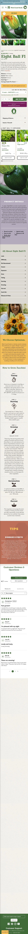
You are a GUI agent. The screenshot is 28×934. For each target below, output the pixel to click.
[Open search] (2, 593)
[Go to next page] (18, 671)
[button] (25, 7)
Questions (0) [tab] (20, 588)
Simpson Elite (5, 146)
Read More (7, 70)
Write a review (19, 578)
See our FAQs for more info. (14, 105)
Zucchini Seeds (11, 50)
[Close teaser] (9, 930)
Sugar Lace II (20, 144)
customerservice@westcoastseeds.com (14, 930)
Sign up (14, 920)
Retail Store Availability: (6, 95)
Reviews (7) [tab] (7, 588)
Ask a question (19, 581)
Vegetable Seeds (4, 50)
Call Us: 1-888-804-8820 (14, 933)
